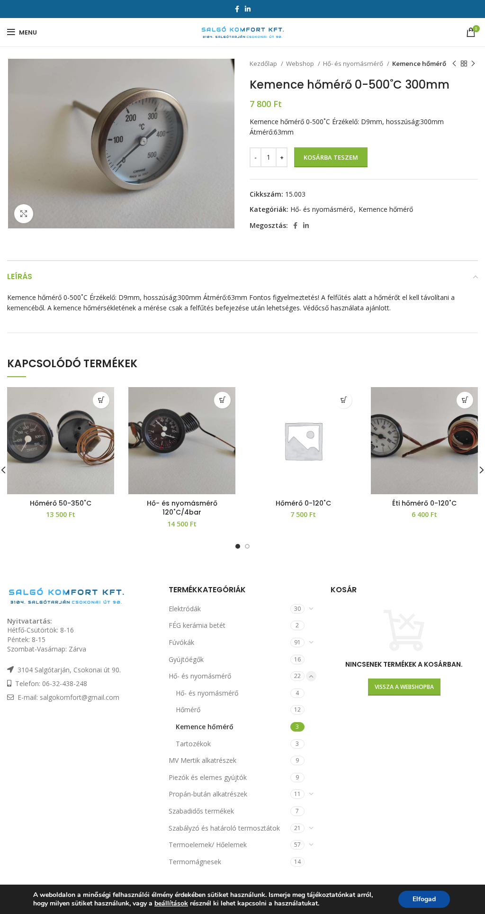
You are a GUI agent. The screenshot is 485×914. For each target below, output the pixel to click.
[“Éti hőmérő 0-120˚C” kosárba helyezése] (465, 400)
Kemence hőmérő (419, 63)
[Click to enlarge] (23, 213)
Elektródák (185, 608)
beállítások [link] (171, 903)
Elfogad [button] (424, 899)
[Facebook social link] (237, 9)
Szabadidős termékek (201, 810)
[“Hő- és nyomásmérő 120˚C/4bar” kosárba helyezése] (222, 400)
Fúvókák (181, 642)
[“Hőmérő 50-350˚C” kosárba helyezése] (101, 400)
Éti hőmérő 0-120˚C (424, 503)
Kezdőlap (264, 63)
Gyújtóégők (186, 659)
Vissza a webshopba (404, 687)
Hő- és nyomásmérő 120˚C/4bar (182, 507)
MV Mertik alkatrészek (202, 760)
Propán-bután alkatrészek (208, 793)
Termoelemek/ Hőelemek (208, 844)
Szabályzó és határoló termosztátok (224, 828)
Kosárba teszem (331, 157)
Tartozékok (193, 743)
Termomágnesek (195, 861)
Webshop (300, 63)
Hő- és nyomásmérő (354, 63)
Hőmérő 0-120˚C (303, 503)
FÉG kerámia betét (197, 625)
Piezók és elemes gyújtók (208, 777)
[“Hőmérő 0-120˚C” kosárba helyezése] (343, 400)
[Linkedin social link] (247, 9)
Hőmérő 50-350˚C (60, 503)
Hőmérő (188, 709)
